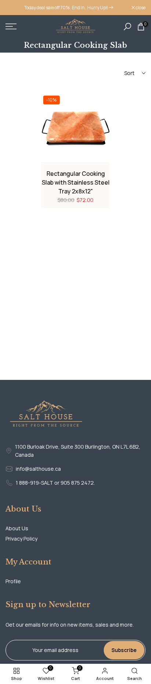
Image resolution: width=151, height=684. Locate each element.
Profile (13, 581)
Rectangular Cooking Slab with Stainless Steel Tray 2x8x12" (76, 182)
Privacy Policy (21, 538)
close (140, 8)
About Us (16, 528)
